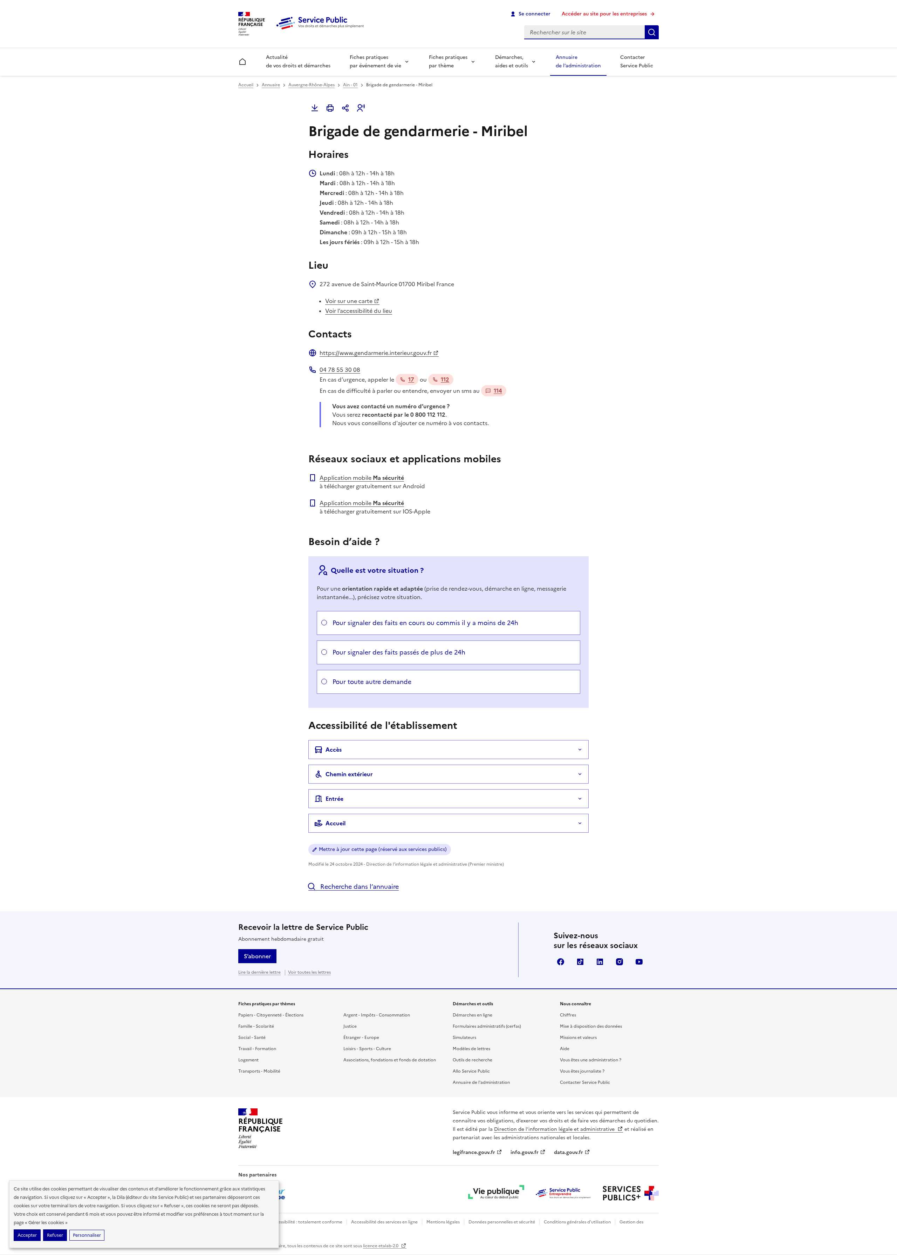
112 (445, 379)
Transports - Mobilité (259, 1071)
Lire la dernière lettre (259, 972)
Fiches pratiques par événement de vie (375, 61)
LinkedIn (600, 962)
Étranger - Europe (361, 1037)
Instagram (619, 962)
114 (498, 391)
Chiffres (568, 1015)
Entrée (334, 798)
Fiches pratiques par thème (448, 61)
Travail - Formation (257, 1049)
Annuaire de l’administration (578, 61)
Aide (564, 1049)
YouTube (639, 962)
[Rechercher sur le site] (652, 32)
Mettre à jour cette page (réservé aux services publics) (383, 849)
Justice (350, 1026)
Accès (334, 749)
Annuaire (271, 85)
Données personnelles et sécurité (501, 1222)
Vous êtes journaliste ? (582, 1071)
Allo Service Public (471, 1071)
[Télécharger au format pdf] (314, 108)
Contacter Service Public (636, 61)
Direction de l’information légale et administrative (555, 1129)
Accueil (245, 85)
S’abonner (257, 956)
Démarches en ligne (472, 1015)
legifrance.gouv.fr (474, 1152)
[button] (361, 108)
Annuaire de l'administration (481, 1082)
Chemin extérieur (349, 774)
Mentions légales (443, 1222)
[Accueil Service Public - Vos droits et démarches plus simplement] (321, 30)
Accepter (27, 1235)
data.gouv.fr (568, 1152)
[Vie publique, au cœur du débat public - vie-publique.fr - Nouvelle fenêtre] (496, 1193)
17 (411, 379)
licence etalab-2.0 (381, 1246)
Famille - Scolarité (256, 1026)
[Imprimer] (330, 108)
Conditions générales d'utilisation (577, 1222)
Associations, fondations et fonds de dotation (389, 1060)
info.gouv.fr (525, 1152)
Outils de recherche (472, 1060)
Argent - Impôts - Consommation (376, 1015)
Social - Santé (252, 1037)
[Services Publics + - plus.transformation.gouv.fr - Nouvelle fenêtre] (631, 1193)
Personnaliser (87, 1235)
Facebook (561, 962)
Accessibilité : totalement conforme (306, 1222)
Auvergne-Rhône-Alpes (311, 85)
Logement (248, 1060)
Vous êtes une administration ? (590, 1060)
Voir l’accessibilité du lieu (358, 311)
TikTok (580, 962)
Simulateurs (464, 1037)
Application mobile (362, 478)
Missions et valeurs (578, 1037)
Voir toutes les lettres (309, 972)
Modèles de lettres (471, 1049)
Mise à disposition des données (591, 1026)
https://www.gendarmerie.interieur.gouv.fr (376, 353)
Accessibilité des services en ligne (384, 1222)
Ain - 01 (350, 85)
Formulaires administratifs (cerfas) (487, 1026)
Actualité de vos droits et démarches (298, 61)
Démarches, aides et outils (511, 61)
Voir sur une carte (348, 301)
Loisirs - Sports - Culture (367, 1049)
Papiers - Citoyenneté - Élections (270, 1015)
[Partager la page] (345, 108)
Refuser (55, 1235)
